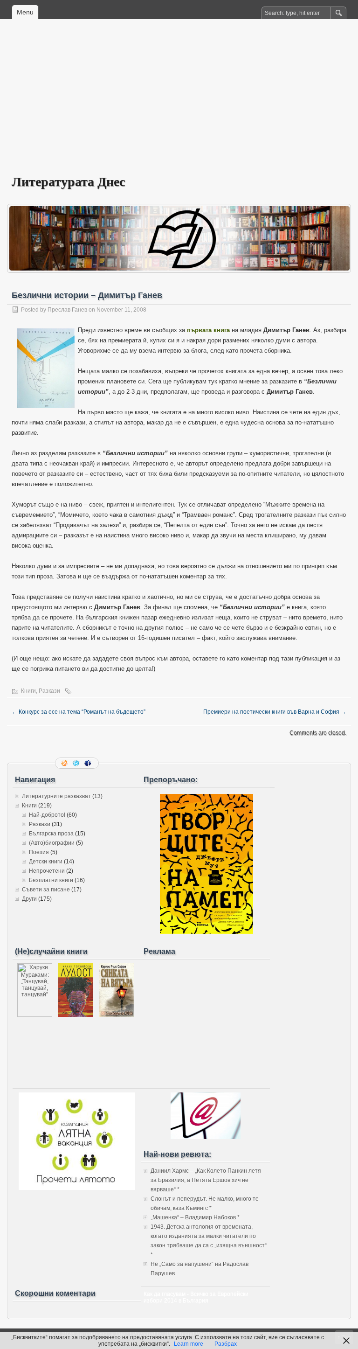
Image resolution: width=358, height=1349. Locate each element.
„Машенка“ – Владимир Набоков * (195, 1217)
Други (29, 899)
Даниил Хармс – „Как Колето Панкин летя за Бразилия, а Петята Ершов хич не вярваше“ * (206, 1180)
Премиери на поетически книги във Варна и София (274, 712)
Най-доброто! (47, 815)
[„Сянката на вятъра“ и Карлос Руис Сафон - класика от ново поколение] (116, 1015)
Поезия (39, 852)
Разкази (49, 691)
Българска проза (51, 833)
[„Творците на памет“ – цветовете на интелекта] (206, 932)
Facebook (88, 763)
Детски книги (45, 861)
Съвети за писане (46, 889)
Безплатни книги (51, 880)
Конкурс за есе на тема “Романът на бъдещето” (78, 712)
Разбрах (225, 1344)
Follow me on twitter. (77, 763)
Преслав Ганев (67, 309)
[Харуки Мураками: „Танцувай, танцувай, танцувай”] (34, 1015)
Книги (28, 691)
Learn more (188, 1344)
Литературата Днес (68, 181)
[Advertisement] (179, 103)
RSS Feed (65, 763)
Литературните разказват (56, 796)
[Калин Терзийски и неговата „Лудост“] (75, 1015)
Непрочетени (47, 871)
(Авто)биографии (52, 843)
